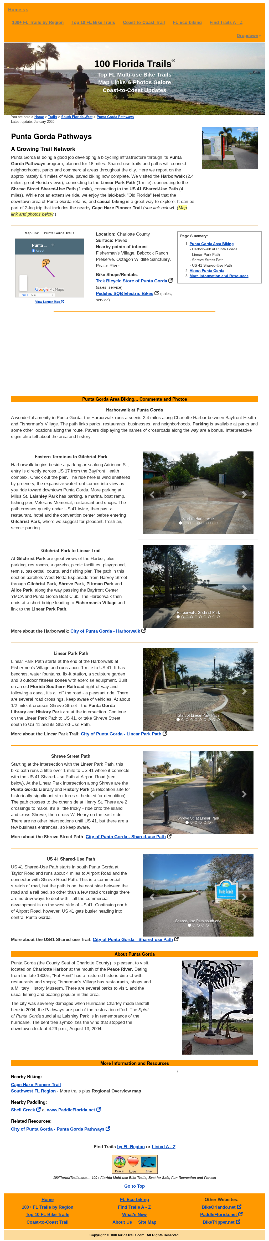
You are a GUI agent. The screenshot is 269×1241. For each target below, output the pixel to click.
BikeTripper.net (219, 1222)
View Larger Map (48, 301)
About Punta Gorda (207, 270)
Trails (52, 117)
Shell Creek (23, 1109)
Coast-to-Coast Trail (144, 22)
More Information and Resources (219, 276)
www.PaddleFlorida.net (71, 1109)
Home (39, 117)
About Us (122, 1222)
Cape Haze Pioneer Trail (36, 1084)
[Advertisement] (135, 353)
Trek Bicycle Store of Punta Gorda (131, 280)
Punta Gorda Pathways (115, 117)
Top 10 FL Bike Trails (93, 22)
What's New (134, 1214)
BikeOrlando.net (219, 1207)
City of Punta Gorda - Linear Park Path (121, 733)
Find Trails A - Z (226, 22)
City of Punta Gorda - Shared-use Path (126, 836)
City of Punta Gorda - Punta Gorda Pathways (58, 1129)
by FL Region (131, 1146)
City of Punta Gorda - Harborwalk (105, 631)
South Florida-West (76, 117)
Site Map (147, 1222)
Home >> (18, 9)
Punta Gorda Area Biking (212, 244)
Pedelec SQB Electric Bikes (124, 293)
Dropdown (247, 35)
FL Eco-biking (187, 22)
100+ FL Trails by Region (38, 22)
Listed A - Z (163, 1146)
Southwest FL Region (33, 1091)
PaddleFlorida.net (219, 1214)
